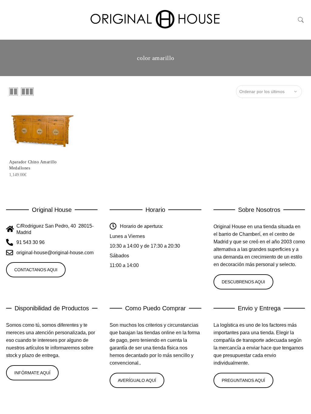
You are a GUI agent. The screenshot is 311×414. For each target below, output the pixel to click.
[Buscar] (301, 20)
